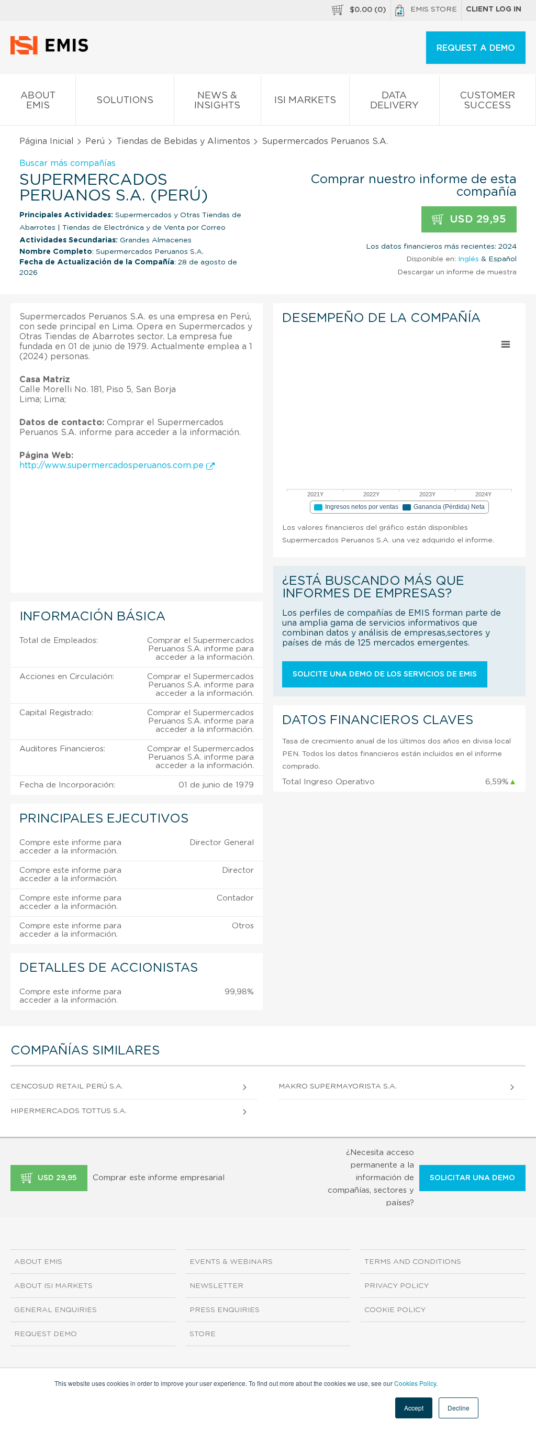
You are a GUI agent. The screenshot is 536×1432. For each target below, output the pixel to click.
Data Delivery (394, 100)
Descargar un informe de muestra (457, 272)
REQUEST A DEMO (476, 48)
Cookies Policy (415, 1383)
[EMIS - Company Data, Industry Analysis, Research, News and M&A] (52, 52)
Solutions (124, 100)
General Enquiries (55, 1310)
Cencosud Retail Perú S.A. (66, 1086)
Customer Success (487, 100)
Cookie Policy (395, 1310)
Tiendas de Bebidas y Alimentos (183, 141)
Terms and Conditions (412, 1262)
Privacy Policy (396, 1286)
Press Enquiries (224, 1310)
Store (202, 1334)
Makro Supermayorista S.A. (337, 1086)
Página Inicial (46, 141)
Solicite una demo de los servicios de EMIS (385, 674)
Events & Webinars (231, 1262)
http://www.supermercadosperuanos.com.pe (112, 465)
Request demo (45, 1334)
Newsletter (216, 1286)
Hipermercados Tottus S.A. (68, 1111)
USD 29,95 (476, 219)
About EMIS (37, 100)
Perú (95, 141)
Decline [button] (459, 1407)
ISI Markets (305, 100)
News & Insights (217, 100)
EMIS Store (433, 9)
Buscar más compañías (67, 163)
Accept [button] (413, 1407)
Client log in (493, 9)
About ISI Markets (53, 1286)
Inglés (468, 259)
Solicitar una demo (472, 1178)
